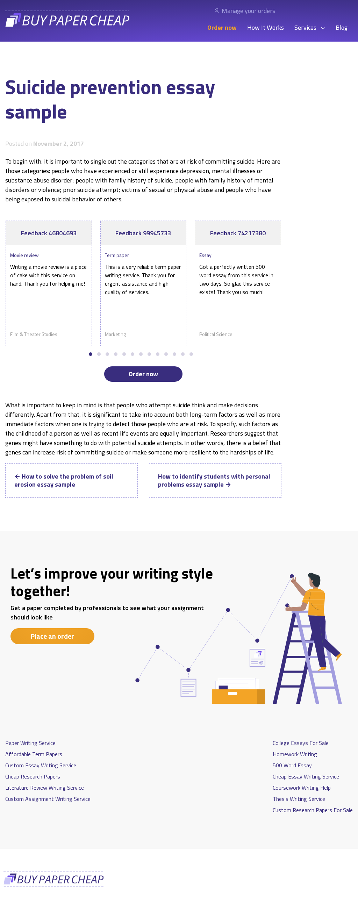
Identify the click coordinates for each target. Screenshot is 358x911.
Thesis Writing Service (299, 799)
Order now (222, 27)
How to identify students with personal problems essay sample (214, 480)
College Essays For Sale (301, 743)
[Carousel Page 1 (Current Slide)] (90, 354)
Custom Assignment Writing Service (48, 799)
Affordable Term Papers (33, 754)
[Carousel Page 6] (132, 354)
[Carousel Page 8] (149, 354)
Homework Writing (295, 754)
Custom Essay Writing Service (40, 765)
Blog (342, 27)
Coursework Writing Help (302, 787)
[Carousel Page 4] (115, 354)
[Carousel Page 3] (107, 354)
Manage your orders (248, 10)
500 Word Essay (292, 765)
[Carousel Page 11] (174, 354)
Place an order (52, 636)
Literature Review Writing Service (44, 787)
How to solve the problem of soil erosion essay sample (63, 480)
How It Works (265, 27)
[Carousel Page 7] (141, 354)
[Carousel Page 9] (157, 354)
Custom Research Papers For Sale (313, 810)
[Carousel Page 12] (183, 354)
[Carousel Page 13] (191, 354)
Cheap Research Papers (32, 776)
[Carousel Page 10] (166, 354)
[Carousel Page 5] (124, 354)
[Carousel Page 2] (99, 354)
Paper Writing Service (30, 743)
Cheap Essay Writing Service (306, 776)
